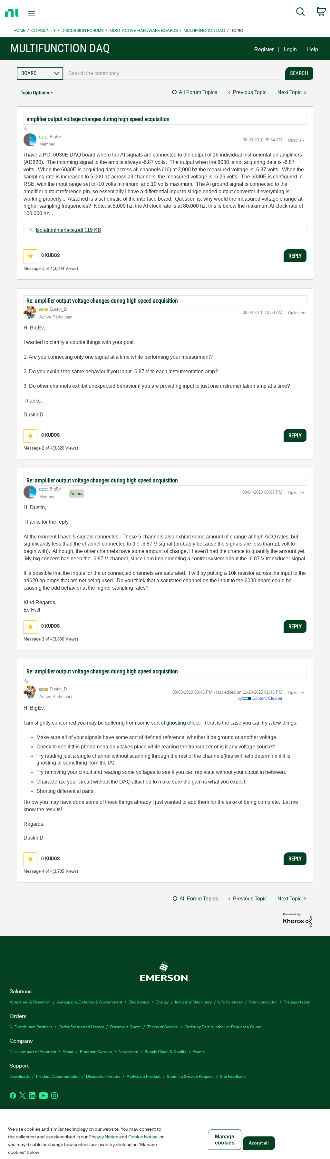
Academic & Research (30, 1002)
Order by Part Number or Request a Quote (223, 1026)
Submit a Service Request (190, 1076)
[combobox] (172, 73)
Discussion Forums (83, 30)
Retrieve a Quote (125, 1026)
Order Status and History (81, 1026)
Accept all (259, 1143)
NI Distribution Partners (31, 1026)
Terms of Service (162, 1026)
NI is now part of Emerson (33, 1051)
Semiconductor (263, 1002)
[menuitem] (300, 13)
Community (43, 30)
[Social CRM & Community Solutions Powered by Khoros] (297, 919)
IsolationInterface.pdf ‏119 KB (68, 230)
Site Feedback (233, 1076)
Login (290, 49)
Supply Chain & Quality (165, 1051)
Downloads (20, 1076)
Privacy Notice (103, 1136)
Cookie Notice (143, 1136)
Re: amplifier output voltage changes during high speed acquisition (102, 300)
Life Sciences (230, 1002)
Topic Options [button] (35, 93)
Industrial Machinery (193, 1002)
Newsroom (128, 1051)
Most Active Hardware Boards (144, 30)
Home (19, 30)
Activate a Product (143, 1076)
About (68, 1051)
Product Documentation (58, 1076)
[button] (30, 256)
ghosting (176, 723)
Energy (162, 1002)
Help (312, 49)
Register (264, 49)
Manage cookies (225, 1139)
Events (199, 1051)
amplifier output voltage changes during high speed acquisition (98, 119)
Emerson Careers (96, 1051)
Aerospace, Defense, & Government (89, 1002)
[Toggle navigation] (43, 13)
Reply (295, 255)
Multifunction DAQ (204, 30)
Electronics (139, 1002)
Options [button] (295, 140)
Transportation (297, 1002)
